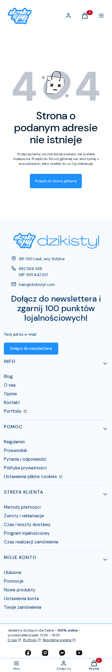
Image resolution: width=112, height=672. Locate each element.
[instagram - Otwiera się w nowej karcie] (45, 652)
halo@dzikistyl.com (37, 284)
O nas (10, 385)
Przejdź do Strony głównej (56, 181)
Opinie (10, 394)
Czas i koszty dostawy (27, 525)
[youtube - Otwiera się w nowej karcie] (79, 652)
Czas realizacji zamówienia (31, 542)
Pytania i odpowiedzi (25, 459)
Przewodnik (15, 450)
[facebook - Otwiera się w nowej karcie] (28, 652)
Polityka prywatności (25, 468)
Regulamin (14, 442)
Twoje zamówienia (22, 607)
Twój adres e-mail (20, 334)
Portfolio (13, 411)
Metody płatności (22, 507)
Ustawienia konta (21, 599)
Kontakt (12, 403)
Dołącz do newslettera (31, 348)
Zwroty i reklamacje (24, 516)
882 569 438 (30, 268)
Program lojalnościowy (27, 533)
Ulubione (13, 572)
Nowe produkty (19, 590)
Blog (8, 376)
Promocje (14, 581)
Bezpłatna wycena (57, 640)
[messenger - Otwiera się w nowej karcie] (62, 652)
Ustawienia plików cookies (31, 477)
